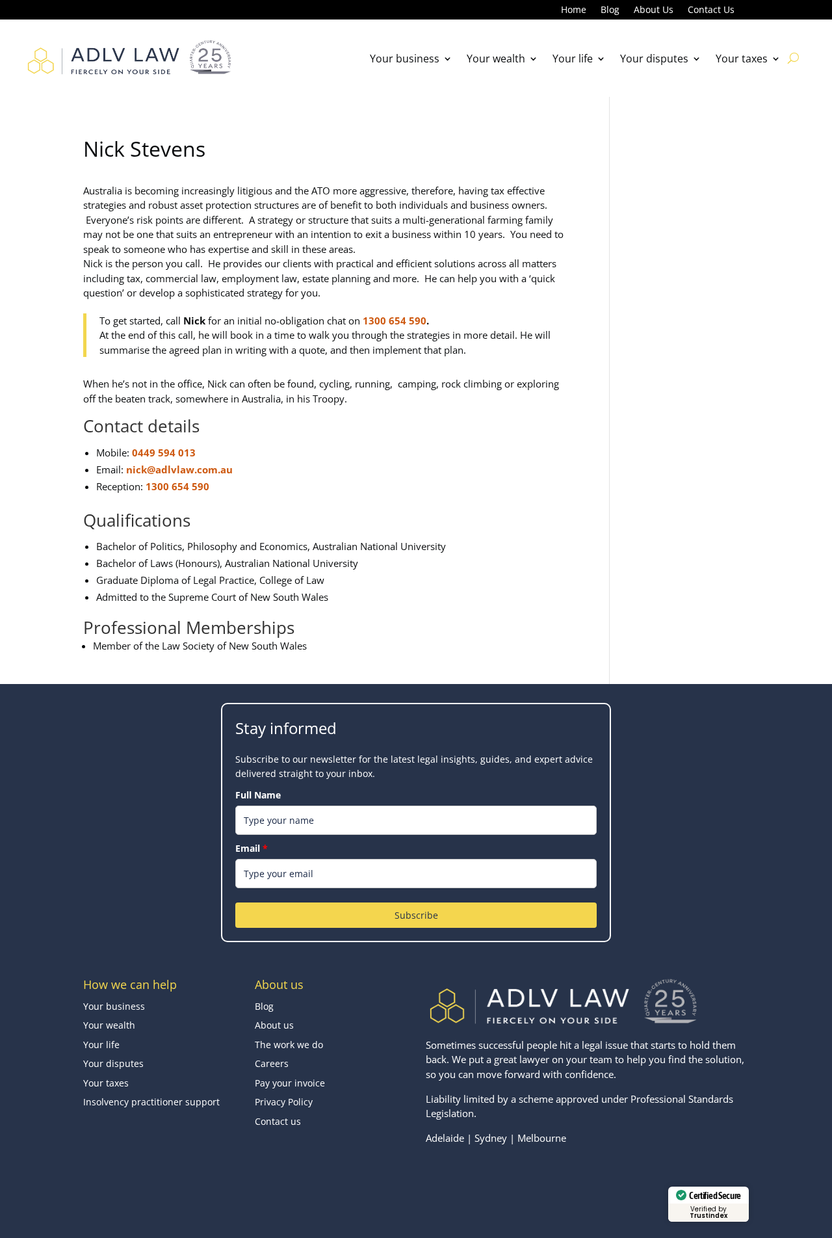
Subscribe (416, 915)
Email (251, 848)
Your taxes (742, 58)
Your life (572, 58)
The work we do (289, 1044)
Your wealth (496, 58)
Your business (404, 58)
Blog (610, 10)
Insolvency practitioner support (151, 1102)
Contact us (278, 1121)
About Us (653, 10)
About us (274, 1025)
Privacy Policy (284, 1102)
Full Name (258, 795)
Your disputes (654, 58)
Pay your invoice (290, 1083)
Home (573, 10)
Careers (272, 1063)
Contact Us (711, 10)
